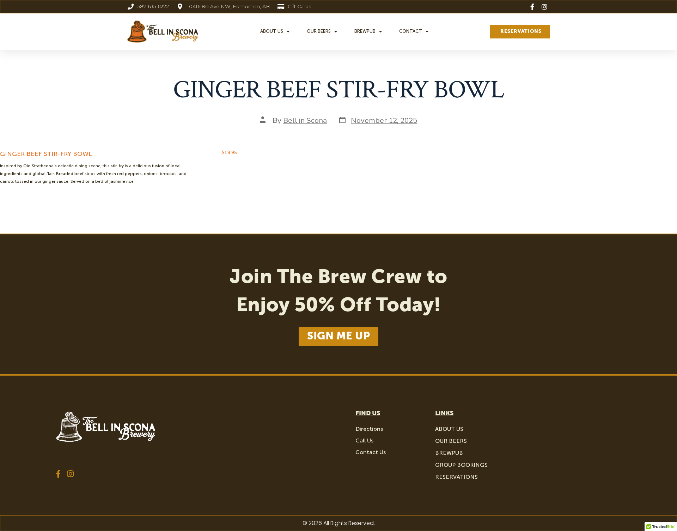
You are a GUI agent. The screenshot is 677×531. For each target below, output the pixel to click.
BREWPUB (365, 31)
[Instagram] (70, 474)
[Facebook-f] (58, 474)
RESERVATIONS (456, 476)
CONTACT (410, 31)
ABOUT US (271, 31)
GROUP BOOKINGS (461, 464)
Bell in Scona (305, 120)
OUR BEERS (319, 31)
